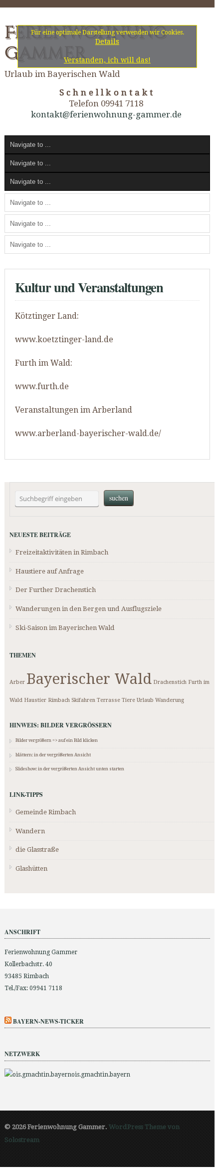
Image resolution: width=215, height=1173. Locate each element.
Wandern (30, 831)
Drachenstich (170, 682)
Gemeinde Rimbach (45, 812)
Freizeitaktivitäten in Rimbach (61, 552)
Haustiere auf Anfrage (49, 571)
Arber (17, 682)
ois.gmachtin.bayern (100, 1074)
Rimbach (59, 700)
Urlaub (145, 700)
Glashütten (31, 868)
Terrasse (108, 700)
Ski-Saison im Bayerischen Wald (65, 627)
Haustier (35, 700)
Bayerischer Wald (89, 678)
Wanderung (169, 700)
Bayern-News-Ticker (48, 1021)
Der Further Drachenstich (55, 589)
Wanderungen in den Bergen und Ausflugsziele (88, 608)
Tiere (128, 700)
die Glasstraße (37, 849)
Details (107, 41)
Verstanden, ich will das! (107, 60)
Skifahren (83, 700)
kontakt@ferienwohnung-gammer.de (106, 114)
